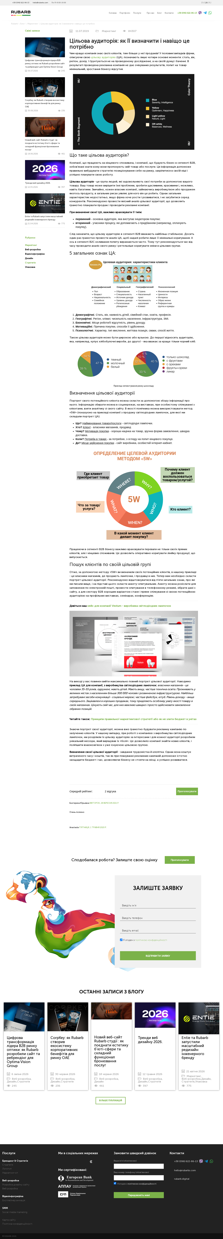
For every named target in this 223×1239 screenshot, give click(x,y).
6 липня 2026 (20, 1074)
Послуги (137, 13)
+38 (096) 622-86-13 (20, 3)
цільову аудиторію (103, 57)
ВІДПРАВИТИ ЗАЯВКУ (158, 955)
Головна (113, 13)
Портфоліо (125, 13)
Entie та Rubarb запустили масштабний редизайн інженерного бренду (195, 1048)
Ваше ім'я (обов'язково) (125, 1161)
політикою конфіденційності (151, 940)
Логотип (7, 1168)
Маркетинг (32, 23)
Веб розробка (10, 1188)
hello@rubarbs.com (40, 3)
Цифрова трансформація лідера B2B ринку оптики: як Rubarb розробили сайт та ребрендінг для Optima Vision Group (45, 65)
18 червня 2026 (109, 1074)
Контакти (169, 13)
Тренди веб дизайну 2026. (150, 1040)
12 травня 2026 (152, 1074)
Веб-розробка (33, 249)
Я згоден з (145, 940)
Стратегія (30, 262)
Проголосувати (187, 791)
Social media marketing (14, 1212)
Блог (159, 13)
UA (206, 3)
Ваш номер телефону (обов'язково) (131, 1172)
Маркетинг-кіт (10, 1172)
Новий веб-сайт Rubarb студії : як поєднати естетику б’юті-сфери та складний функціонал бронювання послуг (45, 147)
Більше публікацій (110, 1100)
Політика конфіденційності (17, 1223)
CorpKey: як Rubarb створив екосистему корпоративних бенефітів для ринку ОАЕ (45, 105)
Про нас (150, 13)
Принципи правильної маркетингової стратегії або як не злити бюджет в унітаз (143, 719)
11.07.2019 (82, 31)
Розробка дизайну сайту (15, 1184)
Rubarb (14, 23)
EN (202, 3)
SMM (5, 1208)
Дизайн (29, 258)
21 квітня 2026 (195, 1071)
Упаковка (30, 267)
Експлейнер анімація (13, 1200)
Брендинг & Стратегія (15, 1161)
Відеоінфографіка (35, 254)
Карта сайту (9, 1220)
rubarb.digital (181, 1178)
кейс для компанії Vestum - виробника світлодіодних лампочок (129, 605)
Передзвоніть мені (139, 1195)
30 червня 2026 (65, 1074)
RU (210, 3)
